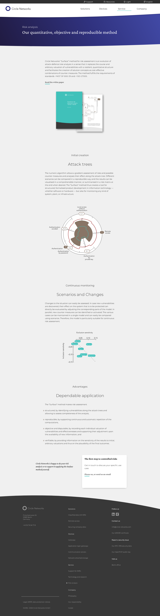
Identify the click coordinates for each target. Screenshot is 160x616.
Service (121, 9)
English (149, 2)
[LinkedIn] (113, 514)
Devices (103, 9)
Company (142, 9)
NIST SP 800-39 (63, 76)
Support (89, 2)
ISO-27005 (82, 76)
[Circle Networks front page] (18, 8)
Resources (110, 2)
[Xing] (117, 514)
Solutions (85, 9)
